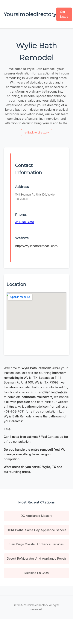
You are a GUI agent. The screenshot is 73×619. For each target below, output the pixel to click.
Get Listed (64, 14)
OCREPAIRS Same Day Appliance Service (36, 530)
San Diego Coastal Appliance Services (36, 544)
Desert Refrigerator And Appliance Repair (36, 558)
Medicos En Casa (36, 573)
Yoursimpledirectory (30, 14)
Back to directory (36, 132)
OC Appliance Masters (36, 516)
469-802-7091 (24, 222)
